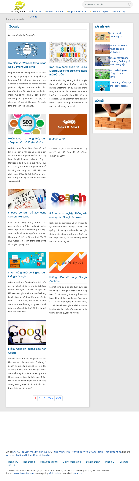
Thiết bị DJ (110, 461)
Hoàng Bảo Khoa (112, 451)
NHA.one (78, 473)
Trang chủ (13, 461)
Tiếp (50, 398)
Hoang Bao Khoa (79, 451)
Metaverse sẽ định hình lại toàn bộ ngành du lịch (117, 49)
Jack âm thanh (93, 461)
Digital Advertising (77, 11)
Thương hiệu (119, 11)
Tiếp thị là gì (35, 11)
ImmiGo (46, 454)
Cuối (58, 398)
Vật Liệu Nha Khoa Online (19, 454)
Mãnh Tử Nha (53, 473)
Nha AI (15, 451)
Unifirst (37, 454)
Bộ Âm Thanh (96, 451)
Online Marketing (55, 11)
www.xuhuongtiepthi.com (24, 473)
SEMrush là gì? (57, 138)
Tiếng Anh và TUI (61, 451)
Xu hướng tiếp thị (100, 11)
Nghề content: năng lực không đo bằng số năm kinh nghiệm (119, 61)
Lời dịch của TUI (43, 451)
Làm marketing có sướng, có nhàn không (117, 73)
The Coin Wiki (27, 451)
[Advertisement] (69, 431)
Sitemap (124, 461)
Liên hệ (11, 465)
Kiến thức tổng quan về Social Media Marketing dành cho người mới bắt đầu (68, 70)
